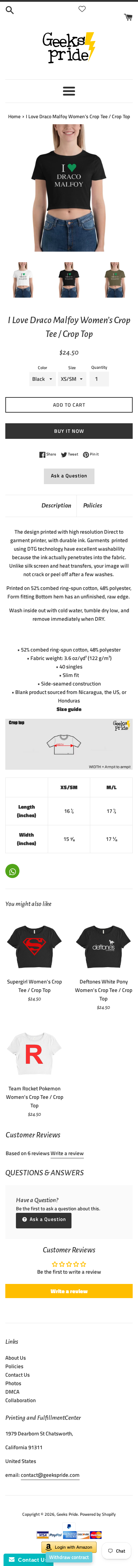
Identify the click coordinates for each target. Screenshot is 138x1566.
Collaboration (20, 1400)
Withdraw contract (69, 1557)
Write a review (67, 1153)
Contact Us (17, 1375)
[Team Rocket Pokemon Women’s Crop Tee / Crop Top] (34, 1051)
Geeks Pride (67, 1514)
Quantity (99, 367)
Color (42, 367)
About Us (15, 1358)
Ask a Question (69, 475)
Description (56, 505)
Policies (92, 505)
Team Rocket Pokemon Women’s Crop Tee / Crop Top (34, 1096)
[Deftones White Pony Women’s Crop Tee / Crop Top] (103, 945)
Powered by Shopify (98, 1514)
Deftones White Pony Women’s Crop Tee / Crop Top (103, 990)
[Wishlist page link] (82, 8)
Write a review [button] (69, 1291)
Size (72, 367)
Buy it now (69, 431)
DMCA (12, 1392)
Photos (13, 1383)
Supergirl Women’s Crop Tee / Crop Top (34, 985)
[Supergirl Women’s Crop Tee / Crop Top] (34, 945)
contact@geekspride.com (50, 1475)
